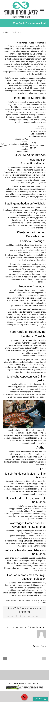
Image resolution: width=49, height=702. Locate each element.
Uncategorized (19, 600)
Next (7, 32)
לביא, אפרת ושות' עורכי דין (36, 600)
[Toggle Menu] (42, 10)
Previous (15, 32)
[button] (44, 658)
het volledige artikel (32, 74)
